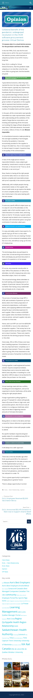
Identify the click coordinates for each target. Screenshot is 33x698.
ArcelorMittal (24, 586)
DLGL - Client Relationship (11, 490)
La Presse (24, 603)
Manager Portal (14, 615)
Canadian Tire (24, 591)
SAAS (16, 626)
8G (2, 583)
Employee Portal (8, 598)
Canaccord (12, 588)
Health (8, 601)
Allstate (6, 583)
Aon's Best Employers (20, 582)
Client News (6, 560)
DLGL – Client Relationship (10, 563)
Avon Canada (5, 588)
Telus (11, 638)
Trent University (15, 641)
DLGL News (5, 566)
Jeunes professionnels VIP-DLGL (22, 601)
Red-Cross (11, 619)
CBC (3, 595)
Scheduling (15, 634)
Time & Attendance (18, 638)
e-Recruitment (22, 595)
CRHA (18, 595)
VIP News (5, 572)
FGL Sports (19, 598)
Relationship (8, 625)
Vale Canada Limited (16, 644)
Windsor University (15, 652)
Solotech (21, 634)
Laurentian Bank (5, 607)
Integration (12, 601)
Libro (20, 612)
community (11, 594)
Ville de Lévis (16, 649)
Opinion (22, 490)
